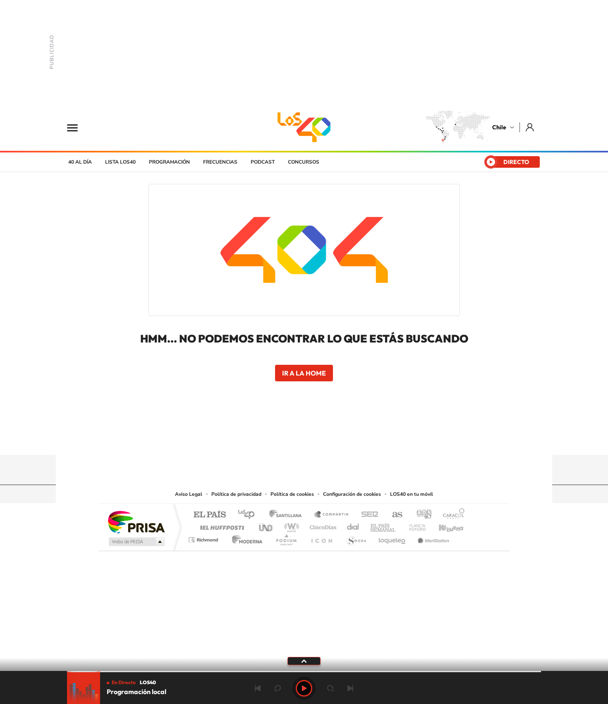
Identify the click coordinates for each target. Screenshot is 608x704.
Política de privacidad (236, 494)
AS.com (393, 515)
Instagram (271, 438)
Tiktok (254, 438)
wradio (290, 525)
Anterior (258, 688)
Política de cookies (292, 494)
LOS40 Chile (304, 127)
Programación (169, 162)
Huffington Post (220, 525)
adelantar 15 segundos (330, 688)
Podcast (263, 162)
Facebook (320, 438)
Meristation (432, 538)
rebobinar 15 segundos (277, 688)
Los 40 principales (249, 515)
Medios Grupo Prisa (135, 542)
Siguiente (350, 688)
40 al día (80, 162)
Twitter (304, 438)
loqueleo (392, 538)
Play (304, 688)
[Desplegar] (304, 660)
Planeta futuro (414, 525)
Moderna (245, 538)
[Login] (530, 127)
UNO (266, 525)
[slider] (304, 671)
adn (420, 515)
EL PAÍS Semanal (383, 525)
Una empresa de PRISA (136, 521)
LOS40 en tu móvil (411, 494)
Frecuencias (220, 162)
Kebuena (444, 525)
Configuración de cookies (352, 494)
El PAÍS (209, 515)
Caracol (451, 515)
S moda (355, 538)
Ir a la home (304, 373)
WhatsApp (353, 438)
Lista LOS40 (120, 162)
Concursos (303, 162)
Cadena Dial (353, 525)
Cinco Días (321, 525)
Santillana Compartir (331, 515)
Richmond (204, 538)
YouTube (287, 438)
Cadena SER (367, 515)
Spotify (337, 438)
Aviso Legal (188, 494)
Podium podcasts (285, 538)
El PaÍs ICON (321, 538)
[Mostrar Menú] (77, 127)
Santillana (288, 515)
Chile (499, 127)
